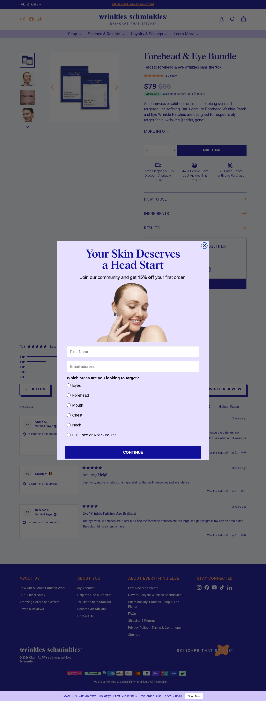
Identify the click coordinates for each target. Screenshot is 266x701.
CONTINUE (133, 452)
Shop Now (194, 696)
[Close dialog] (204, 245)
